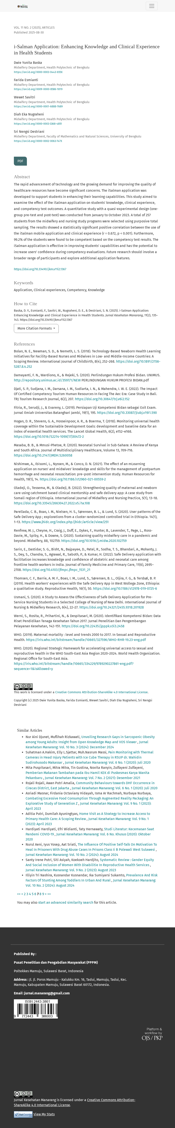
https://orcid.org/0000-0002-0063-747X (38, 141)
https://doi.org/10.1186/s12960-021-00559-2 (73, 479)
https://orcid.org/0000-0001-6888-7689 (38, 106)
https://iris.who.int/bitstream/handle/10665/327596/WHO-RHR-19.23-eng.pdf (86, 640)
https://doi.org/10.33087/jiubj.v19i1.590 (127, 413)
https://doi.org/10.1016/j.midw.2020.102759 (94, 541)
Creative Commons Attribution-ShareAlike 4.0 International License (101, 692)
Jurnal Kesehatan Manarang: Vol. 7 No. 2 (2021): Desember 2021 (92, 778)
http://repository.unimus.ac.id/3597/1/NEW (47, 380)
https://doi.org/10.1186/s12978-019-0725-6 (125, 589)
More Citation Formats (35, 328)
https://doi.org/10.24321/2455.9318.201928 (111, 607)
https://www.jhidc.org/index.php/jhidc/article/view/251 (65, 522)
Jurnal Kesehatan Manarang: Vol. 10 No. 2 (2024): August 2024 (72, 855)
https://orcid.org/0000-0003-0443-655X (38, 72)
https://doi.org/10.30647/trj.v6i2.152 (102, 399)
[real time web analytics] (23, 1114)
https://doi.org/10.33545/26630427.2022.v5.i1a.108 (52, 503)
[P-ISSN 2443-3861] (36, 1009)
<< (18, 894)
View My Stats (44, 1114)
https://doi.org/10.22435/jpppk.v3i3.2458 (93, 626)
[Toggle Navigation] (152, 6)
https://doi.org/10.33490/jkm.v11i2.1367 (40, 269)
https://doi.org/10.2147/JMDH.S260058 (43, 455)
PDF (20, 161)
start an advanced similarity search (65, 902)
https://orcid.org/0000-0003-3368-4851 (38, 123)
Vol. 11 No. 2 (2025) (27, 27)
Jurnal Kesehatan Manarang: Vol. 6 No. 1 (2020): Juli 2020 (108, 762)
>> (49, 894)
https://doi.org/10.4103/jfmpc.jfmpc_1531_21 (56, 570)
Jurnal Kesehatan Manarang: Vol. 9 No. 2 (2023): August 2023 (71, 870)
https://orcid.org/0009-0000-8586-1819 (38, 89)
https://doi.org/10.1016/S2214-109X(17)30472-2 (49, 437)
